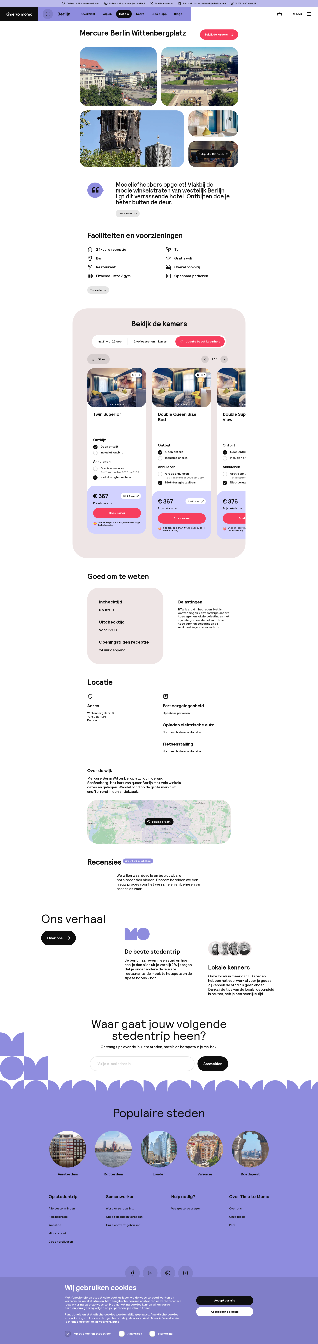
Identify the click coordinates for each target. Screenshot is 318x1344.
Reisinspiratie (58, 1217)
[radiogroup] (116, 450)
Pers (232, 1225)
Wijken (107, 14)
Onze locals (237, 1217)
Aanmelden (212, 1063)
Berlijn (63, 14)
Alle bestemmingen (62, 1208)
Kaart (140, 14)
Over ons (55, 938)
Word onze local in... (120, 1208)
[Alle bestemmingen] (48, 14)
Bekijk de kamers (216, 34)
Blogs (178, 14)
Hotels (124, 14)
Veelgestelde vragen (186, 1208)
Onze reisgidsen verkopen (124, 1217)
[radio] (95, 447)
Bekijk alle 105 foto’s (211, 154)
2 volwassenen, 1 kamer (150, 341)
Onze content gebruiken (123, 1225)
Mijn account (57, 1233)
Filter (101, 359)
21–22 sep (129, 495)
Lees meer (125, 213)
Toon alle (96, 290)
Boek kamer (117, 513)
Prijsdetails (100, 503)
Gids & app (159, 14)
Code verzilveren (61, 1242)
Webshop (55, 1225)
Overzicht (88, 14)
